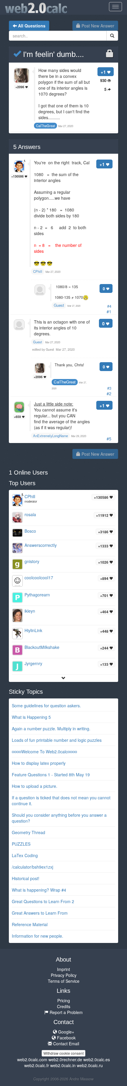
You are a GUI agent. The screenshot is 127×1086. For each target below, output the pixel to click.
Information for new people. (37, 936)
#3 (109, 388)
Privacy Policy (63, 975)
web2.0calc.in (63, 1065)
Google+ (65, 1032)
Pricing (63, 1000)
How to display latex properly (39, 763)
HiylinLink (33, 630)
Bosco (30, 531)
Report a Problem (65, 1012)
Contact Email (65, 1043)
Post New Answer (97, 26)
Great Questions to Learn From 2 (43, 901)
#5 (109, 439)
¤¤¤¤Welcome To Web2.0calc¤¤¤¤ (44, 751)
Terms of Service (63, 981)
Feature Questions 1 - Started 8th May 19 (51, 774)
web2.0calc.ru (90, 1065)
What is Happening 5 (31, 717)
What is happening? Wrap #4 (39, 890)
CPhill (30, 496)
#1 (109, 311)
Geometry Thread (28, 832)
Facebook (66, 1038)
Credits (63, 1006)
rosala (30, 514)
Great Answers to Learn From (40, 913)
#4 (109, 306)
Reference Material (30, 924)
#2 (109, 393)
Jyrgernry (33, 663)
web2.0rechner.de (65, 1059)
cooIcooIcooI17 (39, 577)
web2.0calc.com (32, 1059)
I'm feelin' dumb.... (52, 54)
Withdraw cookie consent (63, 1053)
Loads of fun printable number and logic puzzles (57, 740)
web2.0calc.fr (36, 1065)
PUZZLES (21, 844)
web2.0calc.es (96, 1059)
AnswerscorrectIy (41, 545)
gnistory (32, 561)
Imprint (63, 969)
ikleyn (30, 611)
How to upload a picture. (34, 786)
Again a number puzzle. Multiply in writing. (51, 728)
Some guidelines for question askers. (46, 705)
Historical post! (25, 878)
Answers (26, 147)
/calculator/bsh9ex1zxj (32, 867)
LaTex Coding (25, 855)
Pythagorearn (37, 595)
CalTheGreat (65, 382)
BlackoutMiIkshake (42, 647)
